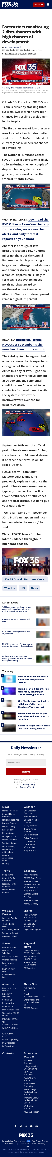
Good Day (30, 870)
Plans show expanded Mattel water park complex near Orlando (33, 679)
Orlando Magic (30, 920)
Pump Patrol (7, 874)
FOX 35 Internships (10, 1009)
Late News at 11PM (8, 964)
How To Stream (9, 947)
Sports (28, 910)
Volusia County (9, 846)
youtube (31, 1126)
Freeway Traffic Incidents (9, 885)
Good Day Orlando (10, 956)
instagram (26, 1126)
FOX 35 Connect (31, 1008)
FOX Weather (30, 841)
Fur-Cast (27, 897)
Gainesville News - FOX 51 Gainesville (32, 951)
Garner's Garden (31, 893)
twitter (21, 1126)
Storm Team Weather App (29, 845)
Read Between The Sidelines (30, 916)
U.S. (23, 588)
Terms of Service (28, 787)
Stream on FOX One (30, 1055)
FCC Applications (9, 1046)
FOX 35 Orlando (8, 50)
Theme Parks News (8, 925)
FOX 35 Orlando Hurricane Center (29, 50)
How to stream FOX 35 (9, 989)
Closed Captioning (10, 1039)
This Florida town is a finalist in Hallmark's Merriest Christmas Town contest (33, 704)
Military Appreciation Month (7, 858)
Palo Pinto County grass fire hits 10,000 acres (16, 632)
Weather (9, 588)
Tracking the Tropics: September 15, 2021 (21, 88)
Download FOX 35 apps (10, 1020)
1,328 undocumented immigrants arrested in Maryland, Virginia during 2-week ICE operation (16, 609)
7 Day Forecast (31, 825)
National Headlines (10, 819)
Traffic (6, 870)
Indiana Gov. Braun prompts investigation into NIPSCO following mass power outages (18, 658)
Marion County (9, 833)
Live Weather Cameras (30, 811)
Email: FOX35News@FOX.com (34, 995)
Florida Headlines (10, 810)
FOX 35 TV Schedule (7, 951)
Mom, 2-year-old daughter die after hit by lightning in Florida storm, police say (33, 692)
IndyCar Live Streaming (29, 1084)
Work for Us (7, 1006)
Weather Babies (31, 881)
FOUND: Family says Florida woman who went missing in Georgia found (18, 645)
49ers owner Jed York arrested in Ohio (16, 620)
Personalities (8, 1003)
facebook (15, 1126)
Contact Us (7, 999)
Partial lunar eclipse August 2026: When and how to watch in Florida (33, 716)
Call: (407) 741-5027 (30, 989)
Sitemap (6, 863)
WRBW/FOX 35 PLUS (9, 1034)
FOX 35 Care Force (32, 878)
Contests (8, 1053)
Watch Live (39, 5)
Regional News (29, 945)
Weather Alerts (30, 816)
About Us (8, 984)
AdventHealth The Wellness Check (32, 885)
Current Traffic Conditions (8, 879)
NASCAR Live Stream (30, 1079)
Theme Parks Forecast (30, 830)
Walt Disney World (10, 929)
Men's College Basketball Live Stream (30, 1092)
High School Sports (32, 929)
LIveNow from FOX (8, 970)
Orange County (9, 836)
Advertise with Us (10, 1024)
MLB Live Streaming (28, 1073)
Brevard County (9, 823)
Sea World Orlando (10, 933)
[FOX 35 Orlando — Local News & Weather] (10, 4)
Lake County (7, 829)
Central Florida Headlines (8, 815)
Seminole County (9, 843)
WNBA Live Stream (29, 1107)
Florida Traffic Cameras (8, 890)
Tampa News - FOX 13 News (30, 957)
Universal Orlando (10, 936)
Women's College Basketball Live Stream (32, 1100)
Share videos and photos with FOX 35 (31, 1002)
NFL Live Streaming (28, 1061)
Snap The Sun (30, 850)
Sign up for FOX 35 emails (10, 1014)
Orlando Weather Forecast (31, 821)
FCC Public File (8, 1042)
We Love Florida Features (9, 919)
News (34, 588)
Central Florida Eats (8, 975)
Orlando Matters (9, 959)
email (36, 1126)
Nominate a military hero (7, 850)
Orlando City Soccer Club (29, 925)
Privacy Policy (29, 784)
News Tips (30, 984)
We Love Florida (31, 874)
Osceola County (9, 839)
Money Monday (31, 903)
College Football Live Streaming (31, 1067)
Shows (6, 943)
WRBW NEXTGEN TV (10, 1029)
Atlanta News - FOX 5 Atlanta (30, 963)
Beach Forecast (31, 834)
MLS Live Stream (31, 1111)
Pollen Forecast (31, 838)
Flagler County (8, 826)
